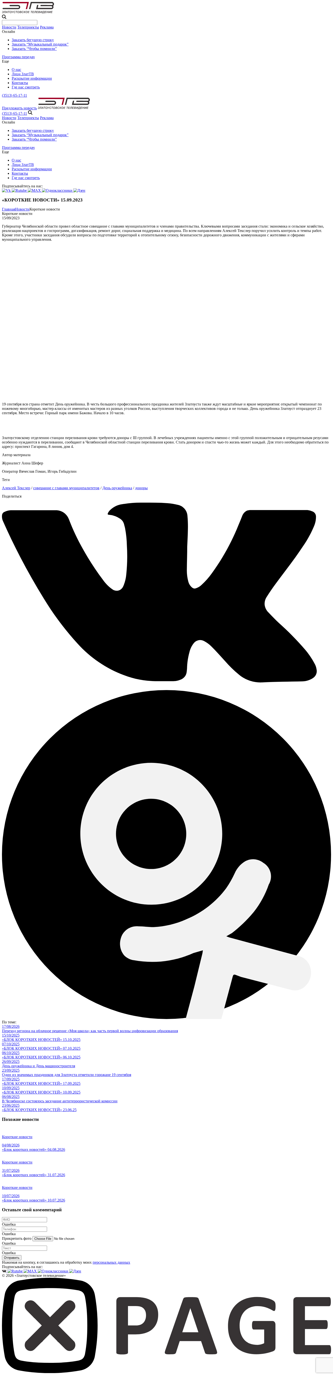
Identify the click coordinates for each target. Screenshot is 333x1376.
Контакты (20, 83)
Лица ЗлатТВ (23, 74)
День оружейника (117, 488)
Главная (8, 209)
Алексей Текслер (16, 488)
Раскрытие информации (32, 78)
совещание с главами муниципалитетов (66, 488)
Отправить (12, 1258)
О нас (16, 69)
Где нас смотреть (26, 87)
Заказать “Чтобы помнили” (34, 49)
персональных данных (111, 1262)
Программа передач (18, 57)
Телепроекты (28, 27)
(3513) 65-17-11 (14, 95)
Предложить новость (19, 108)
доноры (141, 488)
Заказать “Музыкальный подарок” (40, 44)
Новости (9, 27)
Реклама (47, 27)
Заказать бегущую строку (33, 40)
